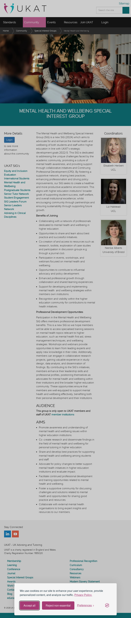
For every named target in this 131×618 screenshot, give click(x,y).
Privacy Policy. (83, 595)
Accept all (29, 605)
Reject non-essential (58, 605)
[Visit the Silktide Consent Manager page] (107, 605)
